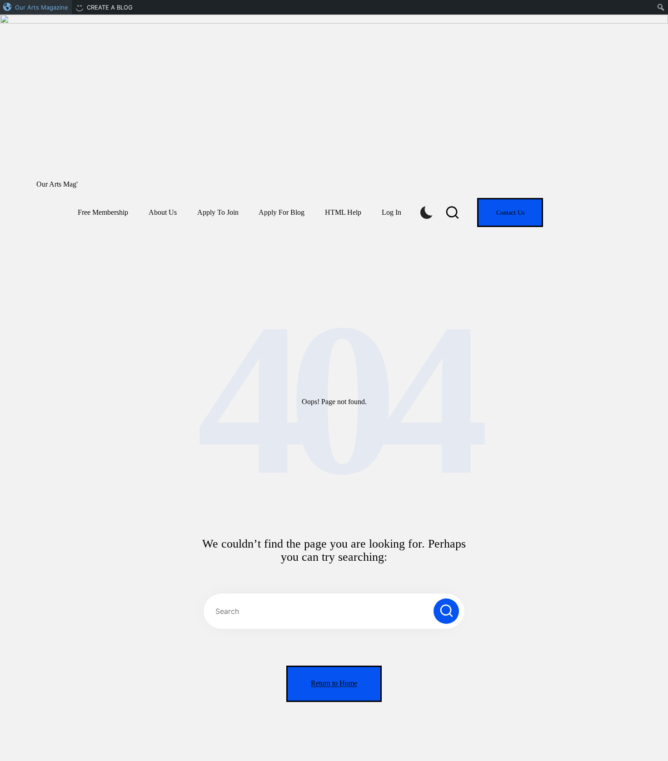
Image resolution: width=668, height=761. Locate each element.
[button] (510, 212)
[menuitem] (36, 7)
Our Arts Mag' (57, 184)
